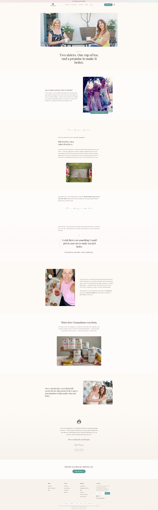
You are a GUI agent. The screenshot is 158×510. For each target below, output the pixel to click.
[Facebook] (99, 496)
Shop (91, 4)
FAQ (81, 490)
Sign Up (107, 493)
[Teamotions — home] (53, 4)
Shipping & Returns (84, 488)
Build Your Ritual (51, 488)
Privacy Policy (83, 496)
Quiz (49, 490)
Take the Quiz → (79, 471)
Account (82, 492)
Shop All (50, 486)
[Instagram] (97, 496)
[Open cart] (114, 5)
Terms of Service (84, 494)
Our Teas (67, 4)
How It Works (74, 4)
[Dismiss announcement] (156, 1)
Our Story (81, 4)
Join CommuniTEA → (100, 498)
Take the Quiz (108, 4)
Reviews (86, 4)
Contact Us (82, 486)
